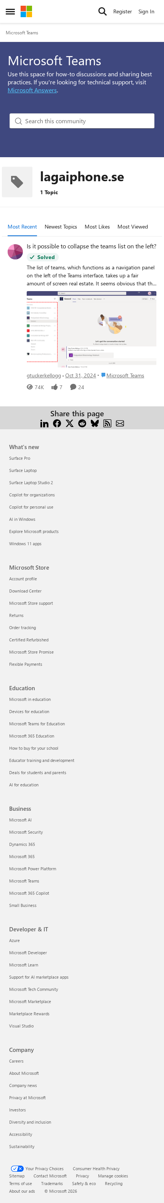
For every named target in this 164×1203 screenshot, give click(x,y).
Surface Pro (19, 458)
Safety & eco (84, 1183)
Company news (23, 1085)
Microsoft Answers (32, 90)
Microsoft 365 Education (31, 736)
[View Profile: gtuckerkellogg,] (15, 251)
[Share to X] (70, 423)
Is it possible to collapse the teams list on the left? (91, 246)
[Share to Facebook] (57, 423)
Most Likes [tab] (97, 226)
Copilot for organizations (32, 495)
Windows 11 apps (25, 543)
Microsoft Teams (22, 32)
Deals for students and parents (37, 772)
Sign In (146, 11)
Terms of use (20, 1183)
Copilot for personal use (31, 507)
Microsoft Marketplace (30, 1001)
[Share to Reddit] (82, 423)
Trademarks (52, 1183)
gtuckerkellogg (44, 375)
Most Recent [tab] (22, 226)
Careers (16, 1061)
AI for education (24, 785)
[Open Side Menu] (10, 11)
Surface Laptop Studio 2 (31, 482)
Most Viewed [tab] (132, 226)
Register (122, 11)
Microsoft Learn (23, 965)
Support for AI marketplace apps (39, 977)
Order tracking (22, 627)
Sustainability (21, 1146)
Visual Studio (21, 1026)
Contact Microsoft (50, 1176)
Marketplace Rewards (29, 1013)
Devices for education (29, 711)
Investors (17, 1110)
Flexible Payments (25, 664)
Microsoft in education (30, 699)
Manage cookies (113, 1176)
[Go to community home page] (26, 11)
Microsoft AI (20, 820)
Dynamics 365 (22, 844)
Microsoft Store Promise (31, 652)
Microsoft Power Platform (32, 868)
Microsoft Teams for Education (37, 723)
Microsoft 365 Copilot (29, 893)
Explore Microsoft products (34, 531)
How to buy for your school (33, 748)
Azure (14, 940)
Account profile (23, 578)
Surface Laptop (23, 470)
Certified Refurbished (28, 640)
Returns (16, 615)
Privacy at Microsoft (27, 1097)
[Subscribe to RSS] (107, 423)
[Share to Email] (120, 423)
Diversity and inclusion (30, 1122)
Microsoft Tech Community (33, 989)
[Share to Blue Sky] (95, 423)
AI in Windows (22, 519)
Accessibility (20, 1134)
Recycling (113, 1183)
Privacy (82, 1176)
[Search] (102, 11)
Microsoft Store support (31, 603)
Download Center (25, 591)
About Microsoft (24, 1073)
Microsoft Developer (28, 952)
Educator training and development (41, 760)
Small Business (23, 905)
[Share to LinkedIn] (44, 423)
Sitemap (16, 1176)
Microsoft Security (26, 832)
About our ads (22, 1191)
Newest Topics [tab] (61, 226)
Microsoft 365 (22, 856)
